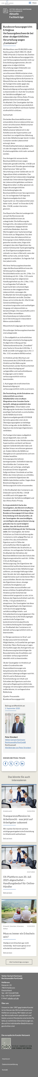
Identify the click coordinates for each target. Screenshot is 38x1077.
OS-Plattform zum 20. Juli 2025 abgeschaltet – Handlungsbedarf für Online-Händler (19, 881)
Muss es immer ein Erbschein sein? (19, 935)
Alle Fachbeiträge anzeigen (19, 962)
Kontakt (5, 1070)
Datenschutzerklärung (10, 1064)
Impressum (6, 1059)
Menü (34, 3)
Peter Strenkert (11, 737)
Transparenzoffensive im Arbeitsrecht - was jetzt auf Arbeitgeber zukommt (18, 819)
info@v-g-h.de (13, 998)
